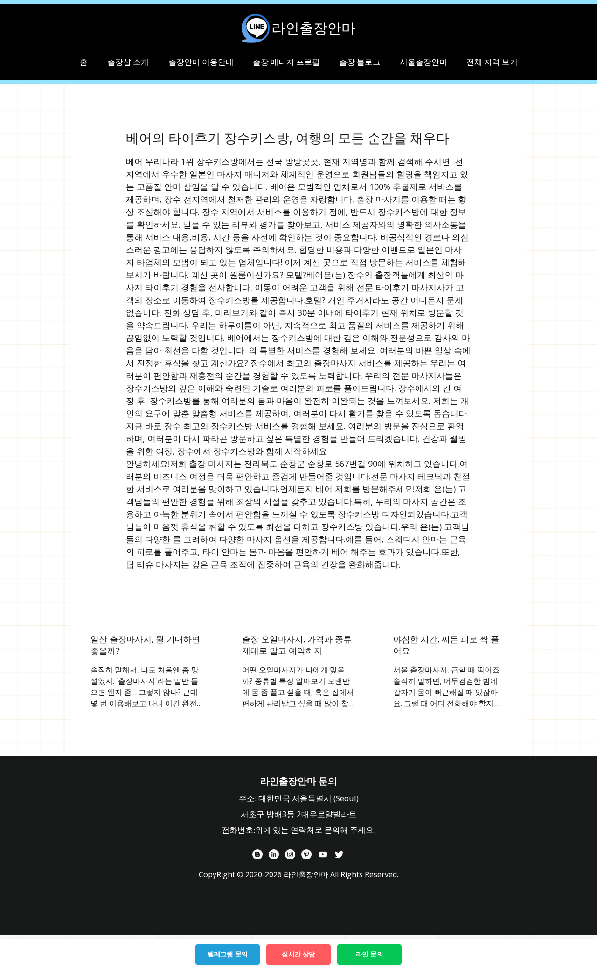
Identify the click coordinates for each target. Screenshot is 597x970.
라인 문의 (369, 954)
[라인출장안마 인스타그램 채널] (290, 854)
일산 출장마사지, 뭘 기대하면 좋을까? (145, 644)
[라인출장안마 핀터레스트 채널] (306, 854)
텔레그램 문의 (228, 954)
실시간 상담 (298, 954)
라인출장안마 (313, 28)
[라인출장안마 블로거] (257, 854)
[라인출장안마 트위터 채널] (339, 854)
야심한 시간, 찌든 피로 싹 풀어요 (446, 644)
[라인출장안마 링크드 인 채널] (274, 854)
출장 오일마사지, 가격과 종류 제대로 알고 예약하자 (297, 644)
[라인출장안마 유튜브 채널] (323, 854)
